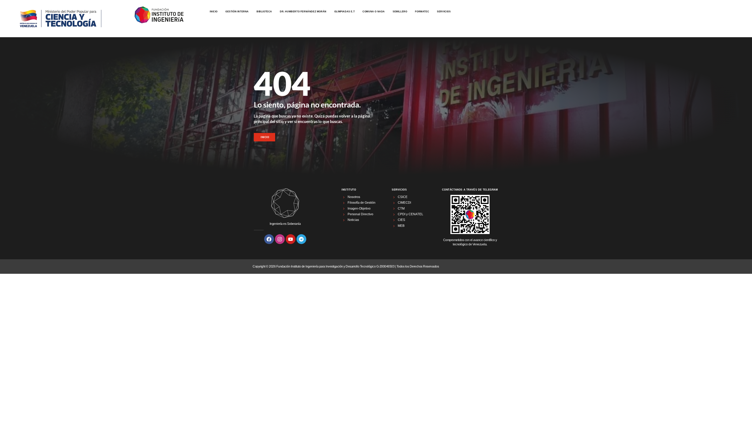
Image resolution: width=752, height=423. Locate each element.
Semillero (400, 11)
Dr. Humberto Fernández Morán (303, 11)
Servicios (444, 11)
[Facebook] (269, 239)
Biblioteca (264, 11)
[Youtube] (291, 239)
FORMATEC (422, 11)
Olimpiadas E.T (344, 11)
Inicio (214, 11)
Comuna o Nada (373, 11)
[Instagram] (280, 239)
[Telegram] (301, 239)
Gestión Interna (237, 11)
